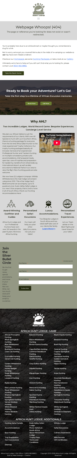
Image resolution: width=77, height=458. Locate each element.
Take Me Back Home (13, 73)
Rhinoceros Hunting (37, 388)
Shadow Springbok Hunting (13, 396)
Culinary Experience (62, 433)
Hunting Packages (41, 59)
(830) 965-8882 (20, 66)
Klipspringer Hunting (37, 373)
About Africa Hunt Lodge (36, 434)
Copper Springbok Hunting (61, 353)
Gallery (70, 59)
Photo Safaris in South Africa (35, 429)
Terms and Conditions (33, 441)
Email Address (24, 279)
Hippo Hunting (60, 364)
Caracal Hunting (60, 349)
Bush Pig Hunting (61, 344)
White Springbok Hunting (61, 408)
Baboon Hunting (36, 335)
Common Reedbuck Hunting (37, 353)
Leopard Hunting (12, 378)
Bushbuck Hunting (12, 349)
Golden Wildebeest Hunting (13, 365)
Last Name (23, 271)
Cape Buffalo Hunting (38, 349)
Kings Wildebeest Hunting (12, 374)
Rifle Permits (59, 437)
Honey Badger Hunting (11, 370)
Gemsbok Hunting (61, 356)
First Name (23, 263)
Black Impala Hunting (63, 335)
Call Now (46, 103)
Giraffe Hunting (35, 359)
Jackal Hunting (60, 368)
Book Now (31, 103)
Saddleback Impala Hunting (62, 391)
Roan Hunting (59, 388)
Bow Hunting (10, 433)
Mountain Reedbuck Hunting (62, 379)
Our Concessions (12, 440)
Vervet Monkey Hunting (11, 403)
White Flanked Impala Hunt (38, 408)
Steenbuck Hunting (37, 400)
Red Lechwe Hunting (13, 388)
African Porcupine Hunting (12, 336)
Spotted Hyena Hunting (35, 396)
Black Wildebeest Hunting (36, 341)
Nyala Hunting (10, 383)
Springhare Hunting (13, 400)
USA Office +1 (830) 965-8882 (25, 453)
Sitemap (8, 445)
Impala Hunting (35, 368)
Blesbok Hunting (61, 340)
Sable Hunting (35, 390)
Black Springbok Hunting (11, 341)
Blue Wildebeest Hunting (12, 346)
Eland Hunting (35, 356)
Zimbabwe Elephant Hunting (62, 413)
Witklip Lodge (60, 423)
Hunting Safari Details (14, 423)
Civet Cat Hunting (12, 352)
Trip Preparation (11, 437)
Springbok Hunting (62, 395)
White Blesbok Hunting (11, 408)
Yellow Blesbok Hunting (11, 413)
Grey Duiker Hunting (37, 364)
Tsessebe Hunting (61, 400)
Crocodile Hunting (12, 356)
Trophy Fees (34, 437)
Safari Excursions (61, 428)
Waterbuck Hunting (62, 402)
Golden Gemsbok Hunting (61, 360)
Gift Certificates (60, 440)
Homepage (19, 59)
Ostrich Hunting (35, 383)
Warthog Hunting (36, 402)
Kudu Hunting (59, 373)
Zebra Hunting (35, 412)
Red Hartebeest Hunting (60, 384)
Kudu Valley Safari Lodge (36, 424)
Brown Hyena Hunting (38, 344)
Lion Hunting (34, 378)
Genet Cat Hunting (12, 359)
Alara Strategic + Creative (21, 455)
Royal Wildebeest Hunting (12, 391)
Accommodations (12, 428)
